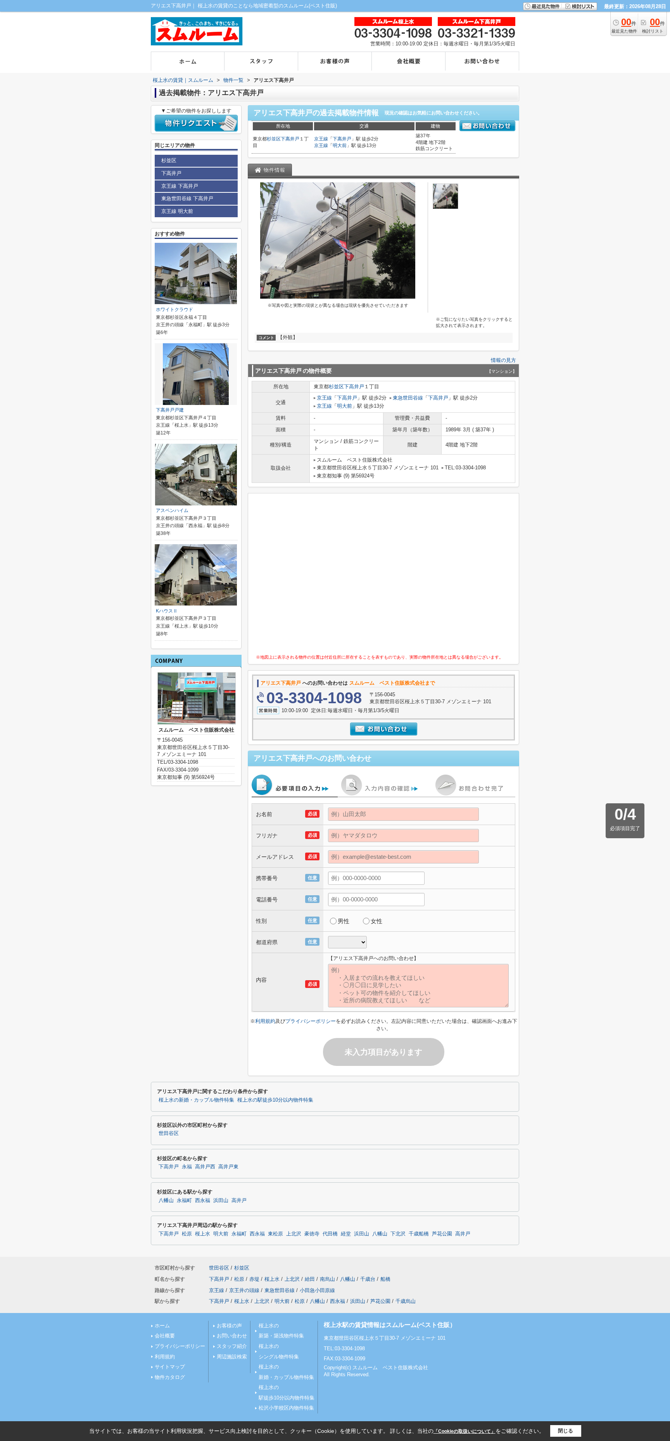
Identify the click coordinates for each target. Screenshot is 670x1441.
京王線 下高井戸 (179, 186)
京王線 (321, 139)
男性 (343, 921)
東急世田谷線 (408, 398)
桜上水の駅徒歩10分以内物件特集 (275, 1100)
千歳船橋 (419, 1234)
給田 (310, 1279)
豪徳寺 (311, 1234)
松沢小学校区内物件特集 (286, 1408)
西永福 (202, 1200)
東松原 (275, 1234)
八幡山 (166, 1200)
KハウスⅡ (167, 611)
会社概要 (165, 1336)
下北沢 (398, 1234)
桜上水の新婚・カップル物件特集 (196, 1100)
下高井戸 (290, 139)
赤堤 (254, 1279)
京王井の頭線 (244, 1290)
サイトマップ (170, 1367)
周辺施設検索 (232, 1357)
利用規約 (265, 1021)
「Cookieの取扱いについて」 (464, 1431)
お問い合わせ (232, 1336)
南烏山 (327, 1279)
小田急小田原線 (317, 1290)
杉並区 (274, 139)
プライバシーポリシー (310, 1021)
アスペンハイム (172, 510)
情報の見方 (503, 360)
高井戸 (239, 1200)
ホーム (162, 1326)
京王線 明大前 (177, 211)
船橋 (385, 1279)
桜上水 (202, 1234)
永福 (187, 1166)
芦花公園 (442, 1234)
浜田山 (220, 1200)
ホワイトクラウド (174, 309)
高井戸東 (228, 1166)
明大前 (340, 145)
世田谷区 (169, 1133)
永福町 (184, 1200)
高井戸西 (205, 1166)
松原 (187, 1234)
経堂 (346, 1234)
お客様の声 (229, 1326)
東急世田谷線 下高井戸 (187, 198)
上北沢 (293, 1234)
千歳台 (367, 1279)
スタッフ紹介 (232, 1346)
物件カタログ (170, 1377)
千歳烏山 (405, 1301)
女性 (376, 921)
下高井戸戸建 (170, 410)
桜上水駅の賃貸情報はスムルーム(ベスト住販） (390, 1325)
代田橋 (330, 1234)
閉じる (565, 1431)
